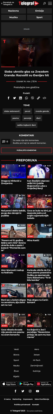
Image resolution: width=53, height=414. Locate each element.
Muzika (13, 17)
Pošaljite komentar (26, 150)
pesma (16, 118)
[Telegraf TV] (37, 391)
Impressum (28, 399)
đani (38, 118)
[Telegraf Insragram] (30, 391)
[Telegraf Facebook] (15, 391)
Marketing (17, 399)
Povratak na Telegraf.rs (8, 3)
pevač (27, 111)
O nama (7, 399)
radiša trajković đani (26, 125)
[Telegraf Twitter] (23, 391)
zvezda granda (42, 111)
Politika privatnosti (22, 405)
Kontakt (35, 405)
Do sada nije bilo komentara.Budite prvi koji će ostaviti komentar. (29, 141)
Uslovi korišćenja (42, 399)
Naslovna (13, 11)
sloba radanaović (12, 111)
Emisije (39, 11)
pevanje (27, 118)
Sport (39, 17)
